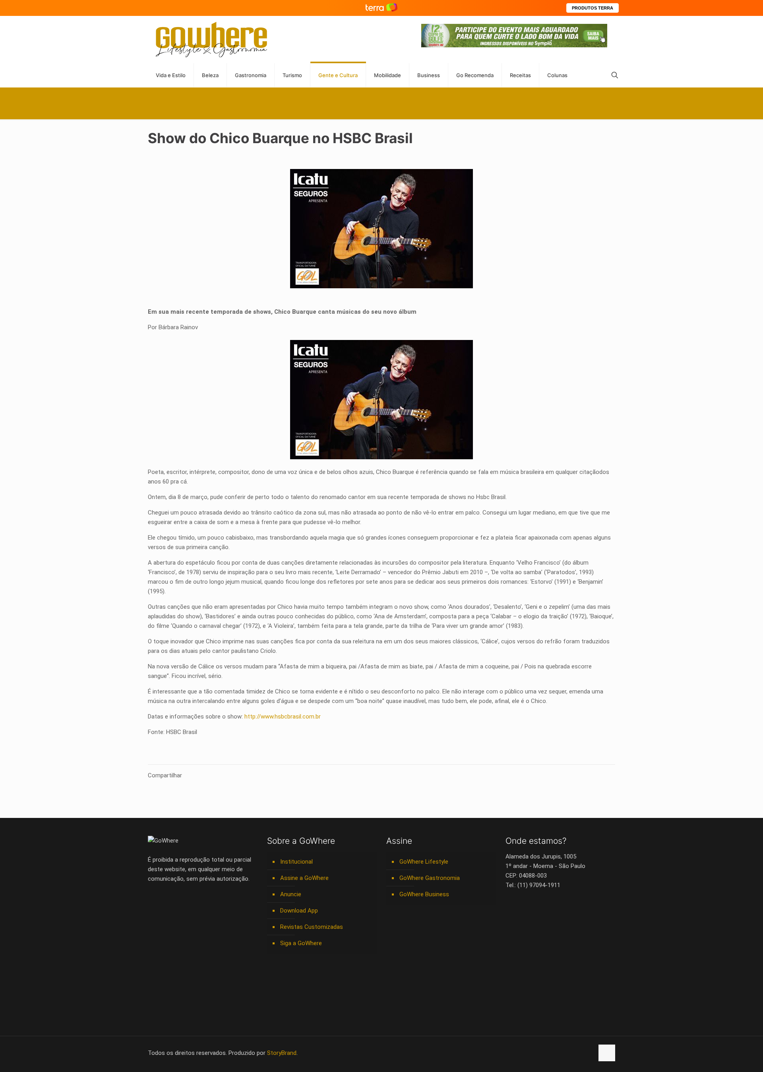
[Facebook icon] (537, 1052)
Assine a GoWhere (304, 878)
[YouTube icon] (546, 1052)
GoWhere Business (424, 894)
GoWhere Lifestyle (423, 861)
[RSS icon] (579, 1052)
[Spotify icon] (571, 1052)
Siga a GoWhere (301, 943)
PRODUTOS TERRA (592, 8)
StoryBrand (281, 1052)
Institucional (296, 861)
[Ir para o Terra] (381, 7)
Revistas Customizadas (311, 926)
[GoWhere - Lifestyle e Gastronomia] (211, 39)
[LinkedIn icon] (554, 1052)
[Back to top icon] (606, 1053)
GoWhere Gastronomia (429, 878)
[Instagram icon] (562, 1052)
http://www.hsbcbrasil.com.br (282, 716)
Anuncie (290, 894)
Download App (299, 910)
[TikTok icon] (588, 1052)
